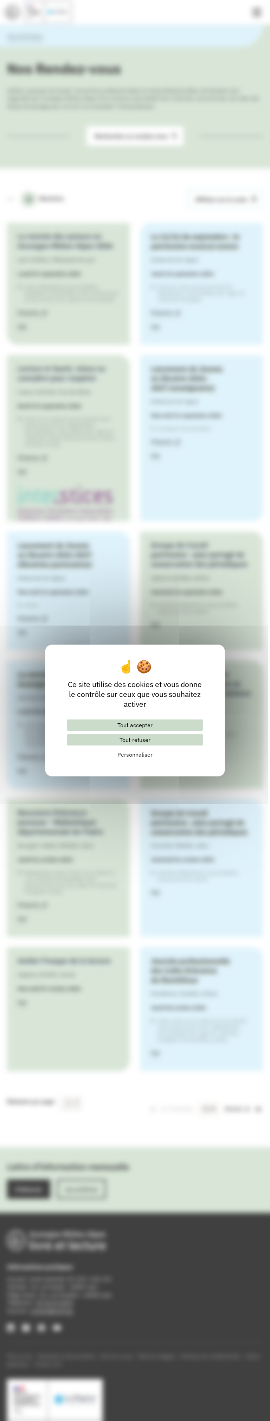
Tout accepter (135, 725)
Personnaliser (135, 754)
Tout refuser (135, 739)
